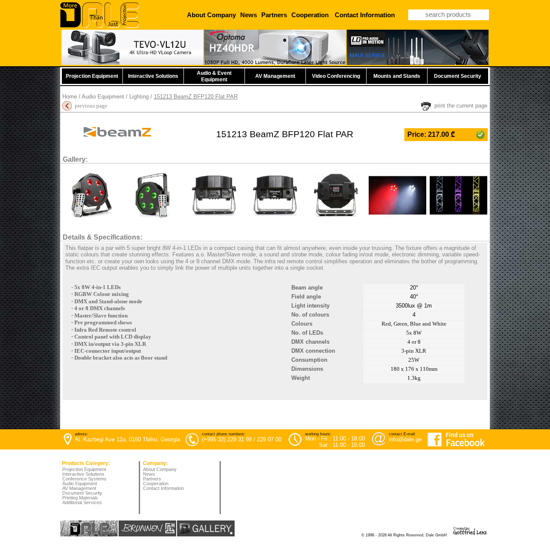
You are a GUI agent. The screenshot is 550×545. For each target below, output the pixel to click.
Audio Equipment (103, 96)
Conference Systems (84, 478)
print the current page (460, 105)
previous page (91, 105)
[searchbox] (448, 14)
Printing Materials (80, 497)
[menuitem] (164, 470)
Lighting (139, 96)
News (149, 474)
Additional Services (82, 502)
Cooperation (155, 483)
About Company (160, 469)
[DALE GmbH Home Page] (99, 26)
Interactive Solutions (83, 474)
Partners (152, 478)
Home (69, 96)
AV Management (79, 488)
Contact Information (163, 488)
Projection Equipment (84, 469)
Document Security (82, 493)
